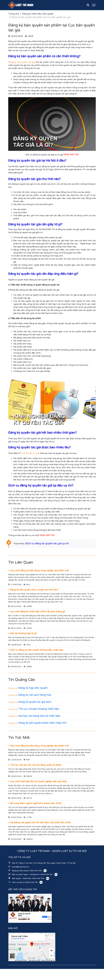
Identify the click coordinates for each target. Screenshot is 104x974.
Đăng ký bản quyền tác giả (21, 62)
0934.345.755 (36, 871)
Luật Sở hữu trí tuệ (30, 453)
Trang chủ (13, 13)
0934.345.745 (38, 878)
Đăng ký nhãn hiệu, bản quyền (38, 13)
